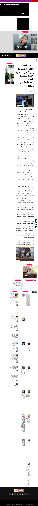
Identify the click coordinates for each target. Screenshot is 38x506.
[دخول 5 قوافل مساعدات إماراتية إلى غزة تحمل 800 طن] (17, 347)
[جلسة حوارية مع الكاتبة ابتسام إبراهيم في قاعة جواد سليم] (17, 351)
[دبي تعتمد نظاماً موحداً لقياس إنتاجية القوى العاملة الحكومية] (17, 339)
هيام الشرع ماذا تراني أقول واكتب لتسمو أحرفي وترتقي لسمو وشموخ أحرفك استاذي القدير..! (23, 370)
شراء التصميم (12, 496)
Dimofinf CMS (20, 501)
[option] (34, 40)
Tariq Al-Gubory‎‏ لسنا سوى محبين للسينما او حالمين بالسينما (23, 395)
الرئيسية (34, 55)
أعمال (16, 496)
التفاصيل (5, 81)
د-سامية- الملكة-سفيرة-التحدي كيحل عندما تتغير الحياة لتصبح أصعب (23, 442)
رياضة (19, 496)
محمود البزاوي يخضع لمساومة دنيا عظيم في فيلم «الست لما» (14, 384)
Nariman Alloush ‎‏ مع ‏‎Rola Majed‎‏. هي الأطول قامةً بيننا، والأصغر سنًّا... (14, 367)
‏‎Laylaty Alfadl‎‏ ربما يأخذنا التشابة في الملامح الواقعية (14, 381)
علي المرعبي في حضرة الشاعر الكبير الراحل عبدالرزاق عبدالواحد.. (28, 321)
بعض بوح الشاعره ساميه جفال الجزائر (28, 370)
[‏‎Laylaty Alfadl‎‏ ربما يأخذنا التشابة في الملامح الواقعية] (17, 380)
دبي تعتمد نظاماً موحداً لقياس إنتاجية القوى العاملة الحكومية (14, 340)
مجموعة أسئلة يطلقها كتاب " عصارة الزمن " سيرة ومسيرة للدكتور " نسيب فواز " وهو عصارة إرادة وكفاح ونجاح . (14, 372)
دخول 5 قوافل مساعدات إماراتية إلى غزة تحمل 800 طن (14, 348)
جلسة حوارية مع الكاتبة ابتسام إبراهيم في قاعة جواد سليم (14, 352)
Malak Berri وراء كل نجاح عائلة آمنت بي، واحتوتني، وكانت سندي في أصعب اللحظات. (22, 46)
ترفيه (24, 496)
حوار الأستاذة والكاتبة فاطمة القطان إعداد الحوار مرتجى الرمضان (23, 345)
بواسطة (27, 92)
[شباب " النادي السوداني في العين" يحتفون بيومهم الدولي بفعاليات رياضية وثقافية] (17, 330)
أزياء (21, 496)
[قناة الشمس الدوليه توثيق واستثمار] (19, 490)
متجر (27, 496)
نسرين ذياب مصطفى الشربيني (23, 322)
